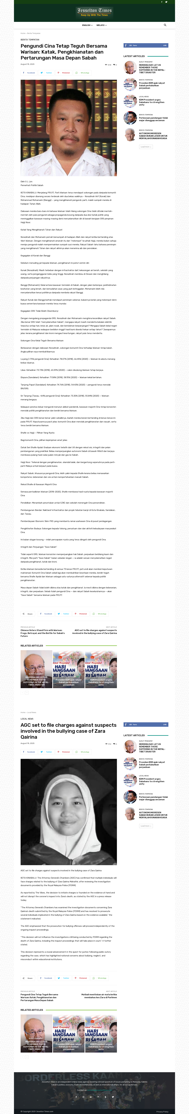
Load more (145, 147)
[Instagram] (83, 1097)
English (86, 25)
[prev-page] (22, 693)
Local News (101, 676)
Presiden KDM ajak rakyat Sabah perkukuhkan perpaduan (69, 682)
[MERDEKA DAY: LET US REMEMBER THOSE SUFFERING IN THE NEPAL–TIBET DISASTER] (36, 669)
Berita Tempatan (33, 33)
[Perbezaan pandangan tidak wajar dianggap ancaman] (130, 118)
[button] (165, 25)
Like (164, 45)
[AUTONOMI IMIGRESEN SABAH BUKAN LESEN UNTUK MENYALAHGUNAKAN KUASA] (130, 134)
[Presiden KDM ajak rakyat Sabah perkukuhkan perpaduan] (69, 669)
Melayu (100, 25)
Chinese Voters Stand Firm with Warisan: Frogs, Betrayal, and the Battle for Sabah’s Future (43, 633)
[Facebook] (162, 2)
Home (23, 33)
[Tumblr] (105, 1097)
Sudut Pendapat (36, 674)
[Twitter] (166, 2)
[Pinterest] (98, 1097)
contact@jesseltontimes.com (99, 1090)
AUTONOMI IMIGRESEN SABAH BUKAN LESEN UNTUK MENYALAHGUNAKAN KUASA (153, 136)
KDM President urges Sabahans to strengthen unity (101, 682)
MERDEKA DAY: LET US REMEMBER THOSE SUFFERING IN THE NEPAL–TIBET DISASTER (36, 681)
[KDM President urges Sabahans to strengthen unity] (101, 669)
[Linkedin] (91, 1097)
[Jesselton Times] (94, 13)
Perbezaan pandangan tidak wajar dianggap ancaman (153, 119)
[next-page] (27, 693)
